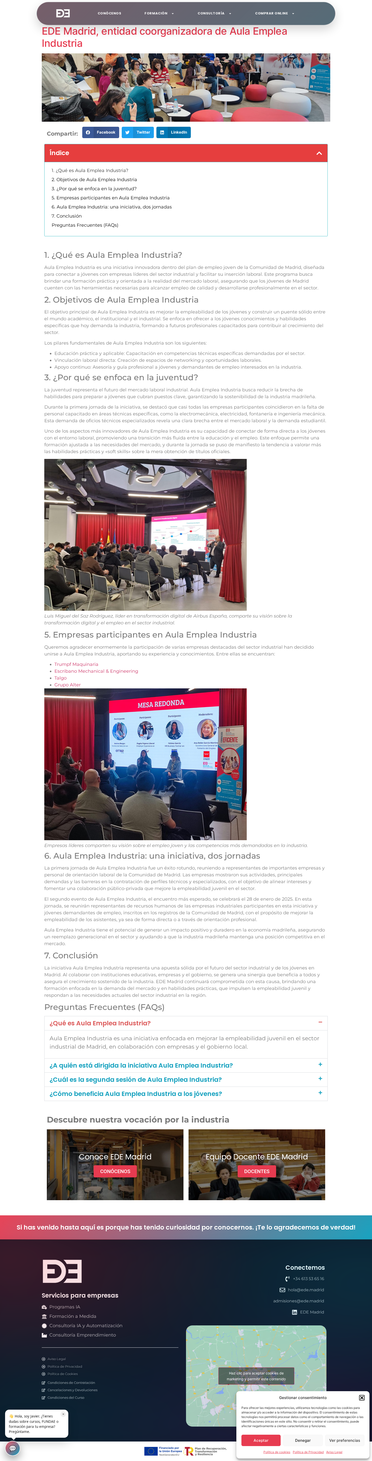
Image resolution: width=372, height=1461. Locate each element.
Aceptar (261, 1440)
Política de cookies (276, 1452)
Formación (155, 13)
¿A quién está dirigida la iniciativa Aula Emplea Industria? (141, 1065)
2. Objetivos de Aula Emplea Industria (94, 179)
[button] (361, 1397)
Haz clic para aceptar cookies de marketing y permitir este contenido (256, 1376)
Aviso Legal (334, 1452)
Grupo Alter (67, 685)
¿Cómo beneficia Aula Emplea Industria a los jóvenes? (136, 1093)
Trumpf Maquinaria (77, 664)
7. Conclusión (67, 216)
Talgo (60, 678)
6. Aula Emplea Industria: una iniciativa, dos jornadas (112, 207)
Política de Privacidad (308, 1452)
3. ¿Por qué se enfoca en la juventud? (94, 189)
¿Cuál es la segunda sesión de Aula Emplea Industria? (136, 1079)
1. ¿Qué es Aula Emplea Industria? (90, 170)
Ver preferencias (344, 1440)
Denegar (303, 1440)
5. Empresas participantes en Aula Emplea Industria (111, 198)
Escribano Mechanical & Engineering (96, 671)
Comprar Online (271, 13)
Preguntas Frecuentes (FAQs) (85, 225)
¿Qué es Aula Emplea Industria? (100, 1023)
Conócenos (109, 13)
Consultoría (211, 13)
